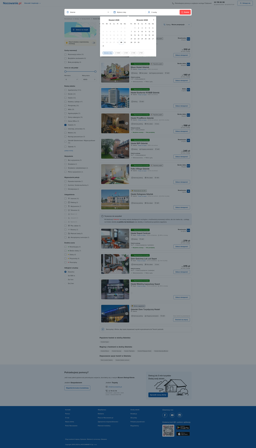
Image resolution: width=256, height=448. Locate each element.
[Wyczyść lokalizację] (108, 12)
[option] (121, 28)
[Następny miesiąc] (153, 19)
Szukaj (186, 12)
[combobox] (87, 12)
